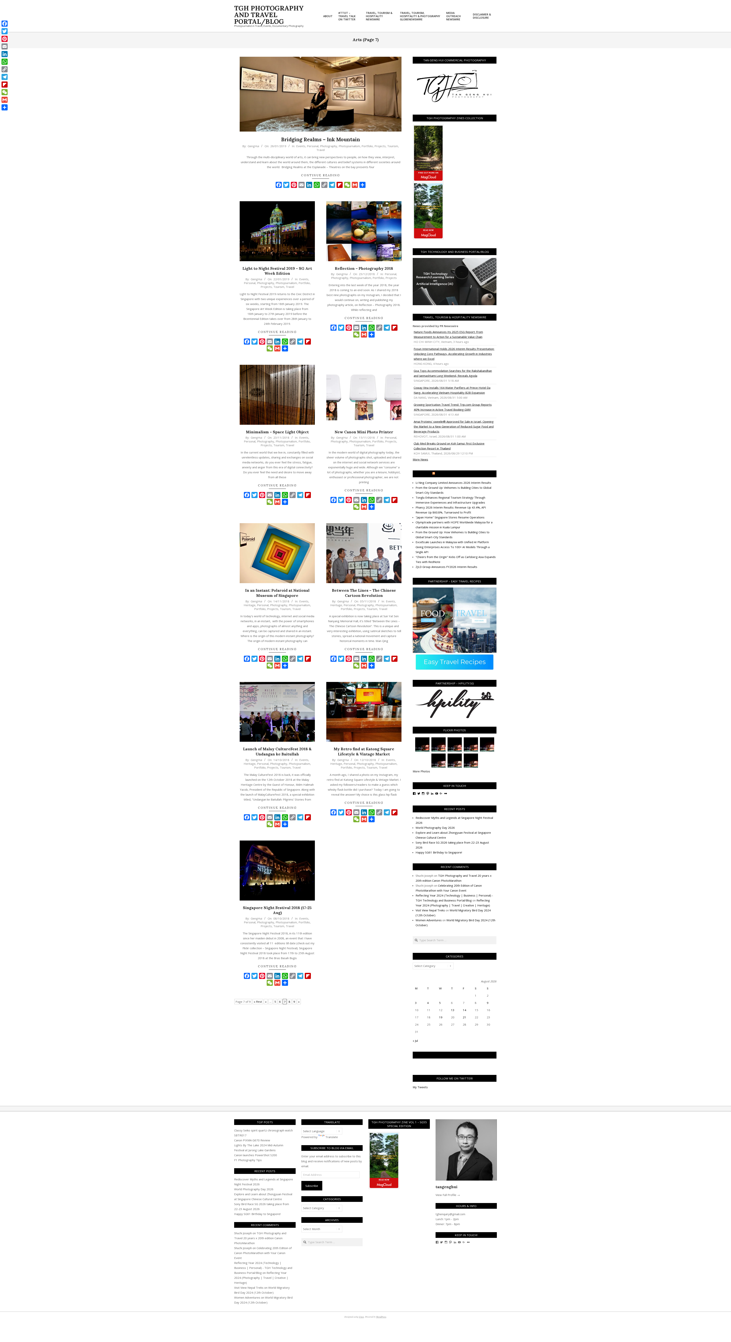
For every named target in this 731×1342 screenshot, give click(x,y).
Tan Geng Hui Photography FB (455, 1055)
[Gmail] (4, 100)
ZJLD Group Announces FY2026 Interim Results (446, 567)
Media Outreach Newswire (456, 474)
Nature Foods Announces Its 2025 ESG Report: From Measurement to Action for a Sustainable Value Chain (448, 334)
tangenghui (446, 1186)
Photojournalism (349, 146)
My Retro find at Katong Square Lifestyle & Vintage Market (364, 751)
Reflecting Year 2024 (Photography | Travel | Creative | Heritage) (261, 1278)
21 (464, 1017)
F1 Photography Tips (248, 1160)
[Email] (4, 46)
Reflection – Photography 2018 (364, 268)
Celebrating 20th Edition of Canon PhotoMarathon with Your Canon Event (263, 1253)
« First (258, 1002)
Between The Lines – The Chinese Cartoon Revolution (364, 593)
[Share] (4, 107)
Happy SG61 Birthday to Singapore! (439, 852)
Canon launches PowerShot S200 (255, 1155)
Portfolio (367, 146)
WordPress (381, 1316)
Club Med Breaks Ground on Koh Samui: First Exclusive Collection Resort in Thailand (449, 445)
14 (464, 1010)
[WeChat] (4, 92)
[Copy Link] (4, 69)
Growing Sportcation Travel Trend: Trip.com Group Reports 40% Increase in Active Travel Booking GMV (453, 407)
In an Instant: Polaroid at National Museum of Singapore (277, 593)
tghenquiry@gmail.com (450, 1214)
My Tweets (420, 1087)
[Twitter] (4, 31)
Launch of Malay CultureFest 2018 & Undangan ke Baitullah (277, 751)
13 (452, 1010)
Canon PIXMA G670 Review (252, 1140)
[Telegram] (4, 77)
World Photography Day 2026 (435, 827)
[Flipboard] (4, 84)
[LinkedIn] (4, 54)
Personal (312, 146)
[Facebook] (4, 23)
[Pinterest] (4, 39)
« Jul (415, 1041)
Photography (328, 146)
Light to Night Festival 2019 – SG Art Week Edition (277, 271)
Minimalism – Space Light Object (277, 432)
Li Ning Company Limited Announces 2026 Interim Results (453, 483)
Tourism (392, 146)
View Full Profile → (448, 1195)
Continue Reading (320, 175)
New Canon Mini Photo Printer (364, 432)
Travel (320, 150)
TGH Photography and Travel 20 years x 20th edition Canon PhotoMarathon (260, 1238)
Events (300, 146)
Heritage (249, 605)
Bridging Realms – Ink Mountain (320, 139)
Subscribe (311, 1186)
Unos (361, 1316)
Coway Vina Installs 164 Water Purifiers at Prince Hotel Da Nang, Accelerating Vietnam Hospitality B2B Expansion (452, 390)
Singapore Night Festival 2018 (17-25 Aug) (277, 910)
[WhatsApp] (4, 61)
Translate (331, 1137)
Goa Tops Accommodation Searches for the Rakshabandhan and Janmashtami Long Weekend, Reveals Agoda (453, 373)
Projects (380, 146)
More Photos (421, 771)
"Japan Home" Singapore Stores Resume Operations (450, 517)
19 (440, 1017)
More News (420, 459)
